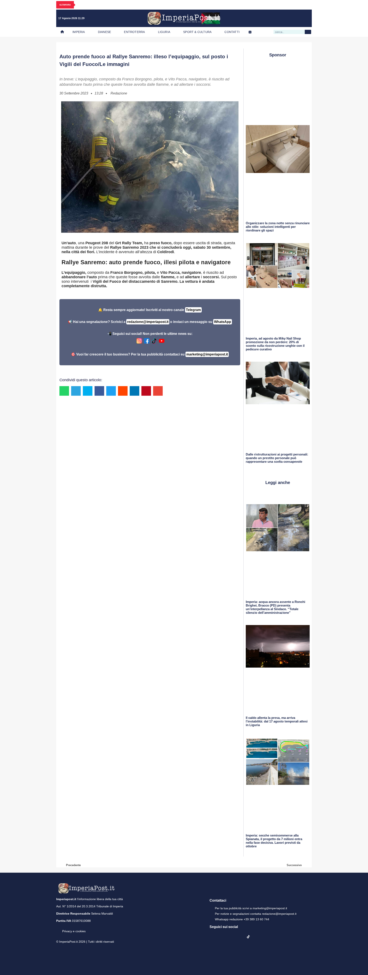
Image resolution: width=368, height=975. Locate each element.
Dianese (104, 32)
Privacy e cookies (74, 931)
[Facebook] (271, 18)
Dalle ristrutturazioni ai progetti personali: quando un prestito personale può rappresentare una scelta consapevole (277, 458)
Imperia (78, 32)
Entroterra (134, 32)
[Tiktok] (306, 18)
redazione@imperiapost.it (147, 322)
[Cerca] (308, 32)
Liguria (164, 32)
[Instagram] (279, 18)
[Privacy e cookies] (58, 928)
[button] (64, 391)
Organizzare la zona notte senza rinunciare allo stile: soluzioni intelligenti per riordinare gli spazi (278, 226)
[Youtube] (288, 18)
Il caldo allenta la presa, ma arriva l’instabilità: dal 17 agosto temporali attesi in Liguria (277, 721)
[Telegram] (297, 18)
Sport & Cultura (197, 32)
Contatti (232, 32)
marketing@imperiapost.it (207, 354)
